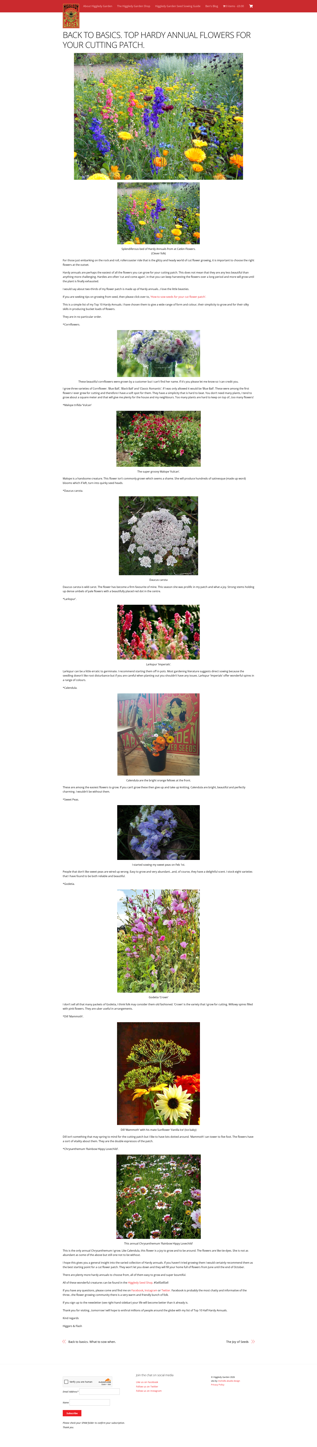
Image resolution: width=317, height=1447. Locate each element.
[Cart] (251, 6)
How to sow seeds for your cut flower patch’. (178, 297)
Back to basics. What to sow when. (92, 1342)
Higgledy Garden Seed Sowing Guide (177, 6)
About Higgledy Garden (97, 6)
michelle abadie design (229, 1380)
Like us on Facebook (147, 1382)
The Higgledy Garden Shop (133, 6)
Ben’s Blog (211, 6)
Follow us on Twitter (147, 1386)
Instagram (151, 1290)
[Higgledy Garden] (71, 26)
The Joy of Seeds (237, 1342)
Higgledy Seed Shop (140, 1282)
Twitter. (166, 1290)
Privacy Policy (217, 1384)
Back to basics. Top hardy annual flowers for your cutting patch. (157, 39)
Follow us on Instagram (149, 1390)
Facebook (137, 1290)
